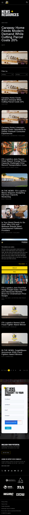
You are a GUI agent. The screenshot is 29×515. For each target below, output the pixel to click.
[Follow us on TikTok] (21, 471)
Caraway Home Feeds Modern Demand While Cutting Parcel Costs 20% (12, 34)
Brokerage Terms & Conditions (8, 508)
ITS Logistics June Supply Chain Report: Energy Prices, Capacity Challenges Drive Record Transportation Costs (14, 162)
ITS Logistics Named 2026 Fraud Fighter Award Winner (13, 323)
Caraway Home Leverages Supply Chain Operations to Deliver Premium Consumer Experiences (13, 130)
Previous (6, 370)
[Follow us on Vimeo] (8, 471)
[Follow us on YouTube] (15, 471)
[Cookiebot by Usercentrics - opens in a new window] (21, 242)
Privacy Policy (4, 501)
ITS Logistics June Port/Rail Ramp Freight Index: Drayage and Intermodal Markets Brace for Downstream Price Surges (14, 291)
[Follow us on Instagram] (18, 471)
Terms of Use (4, 504)
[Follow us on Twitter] (2, 471)
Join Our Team (6, 452)
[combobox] (2, 74)
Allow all (14, 267)
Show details (22, 263)
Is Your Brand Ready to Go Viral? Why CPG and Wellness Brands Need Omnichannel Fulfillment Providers (13, 226)
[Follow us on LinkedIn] (12, 471)
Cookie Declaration (5, 506)
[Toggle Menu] (2, 2)
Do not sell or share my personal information (11, 510)
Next (24, 370)
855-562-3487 (5, 466)
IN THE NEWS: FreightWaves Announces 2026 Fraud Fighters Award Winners (13, 352)
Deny (14, 271)
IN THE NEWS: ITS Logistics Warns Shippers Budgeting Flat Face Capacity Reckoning (13, 194)
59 (20, 370)
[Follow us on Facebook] (5, 471)
